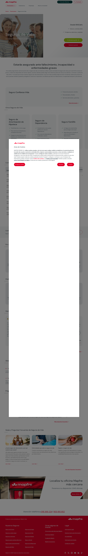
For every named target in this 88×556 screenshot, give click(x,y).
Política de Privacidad (52, 158)
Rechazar (61, 164)
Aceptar (70, 164)
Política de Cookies (39, 158)
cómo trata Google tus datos (21, 160)
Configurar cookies (19, 164)
